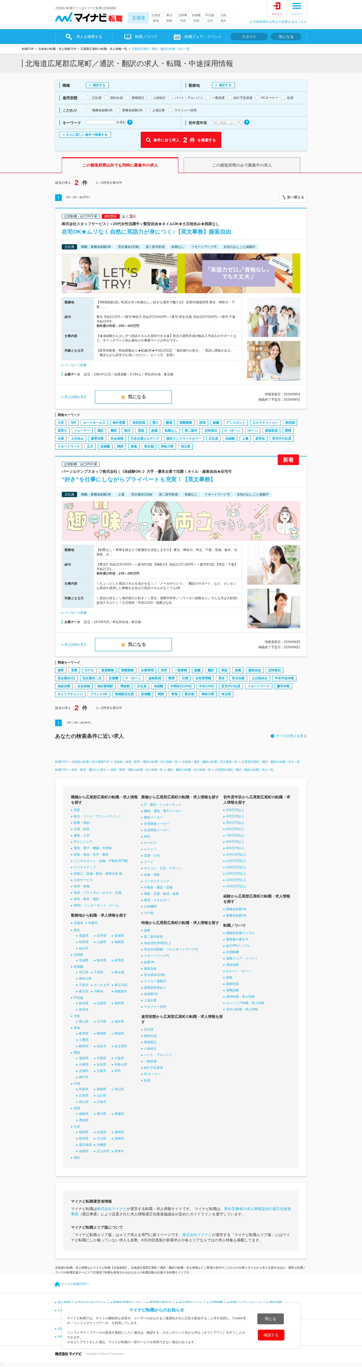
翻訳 (114, 430)
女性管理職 (203, 678)
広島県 (84, 1095)
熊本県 (84, 1138)
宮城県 (119, 935)
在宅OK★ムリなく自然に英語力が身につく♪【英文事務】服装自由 (146, 232)
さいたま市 (102, 985)
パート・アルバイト (158, 1055)
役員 (147, 1080)
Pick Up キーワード (92, 1302)
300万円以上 (235, 810)
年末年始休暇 (284, 678)
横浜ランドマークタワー (183, 438)
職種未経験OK (236, 909)
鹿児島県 (85, 1145)
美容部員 (139, 422)
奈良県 (101, 1064)
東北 (169, 15)
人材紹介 (150, 1048)
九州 (210, 20)
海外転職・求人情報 (240, 996)
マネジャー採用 (155, 1007)
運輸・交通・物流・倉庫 (161, 894)
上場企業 (150, 1000)
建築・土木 (82, 835)
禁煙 (288, 430)
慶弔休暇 (283, 686)
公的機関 (150, 906)
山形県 (101, 942)
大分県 (101, 1138)
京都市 (84, 1071)
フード (148, 862)
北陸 (223, 15)
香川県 (101, 1114)
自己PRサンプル (238, 946)
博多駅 (125, 686)
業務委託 (150, 1042)
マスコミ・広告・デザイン (163, 868)
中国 (183, 20)
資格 (229, 977)
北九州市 (103, 1151)
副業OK (149, 962)
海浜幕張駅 (105, 686)
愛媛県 (119, 1114)
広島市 (101, 1102)
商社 (147, 836)
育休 (221, 678)
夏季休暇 (97, 438)
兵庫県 (84, 1064)
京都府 (101, 1058)
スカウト (249, 36)
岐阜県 (84, 1033)
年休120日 (206, 686)
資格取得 (271, 430)
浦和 (61, 670)
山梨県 (101, 1003)
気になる (286, 36)
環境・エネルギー (156, 900)
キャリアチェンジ (70, 694)
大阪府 (119, 1058)
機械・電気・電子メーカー (163, 811)
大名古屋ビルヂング (145, 438)
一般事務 (180, 670)
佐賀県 (101, 1132)
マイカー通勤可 (155, 981)
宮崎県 (119, 1138)
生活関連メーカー (156, 830)
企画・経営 (82, 829)
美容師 (290, 422)
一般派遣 (150, 1061)
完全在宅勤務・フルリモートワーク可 (171, 949)
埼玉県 (185, 446)
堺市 (117, 1071)
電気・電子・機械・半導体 (93, 848)
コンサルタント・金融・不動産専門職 (101, 861)
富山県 (84, 1021)
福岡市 (84, 1151)
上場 (245, 438)
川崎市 (98, 991)
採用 (202, 422)
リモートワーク (69, 446)
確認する (271, 1335)
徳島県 (84, 1114)
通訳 (100, 430)
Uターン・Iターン (238, 971)
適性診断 (232, 965)
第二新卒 (191, 430)
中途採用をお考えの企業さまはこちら (280, 22)
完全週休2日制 (154, 975)
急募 (154, 430)
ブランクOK (99, 694)
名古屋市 (120, 1046)
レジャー (150, 849)
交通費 (113, 678)
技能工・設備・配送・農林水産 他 (98, 873)
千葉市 (84, 985)
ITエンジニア (83, 842)
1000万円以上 (236, 854)
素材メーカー (153, 817)
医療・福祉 (82, 823)
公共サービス (83, 880)
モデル (89, 670)
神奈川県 (167, 446)
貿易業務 (107, 670)
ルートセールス (94, 422)
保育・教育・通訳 (86, 899)
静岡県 (101, 1033)
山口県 (101, 1095)
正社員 (213, 438)
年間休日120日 (181, 686)
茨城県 (84, 960)
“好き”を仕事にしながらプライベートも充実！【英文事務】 (139, 479)
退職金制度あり (155, 987)
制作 (127, 430)
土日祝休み (260, 678)
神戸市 (84, 1077)
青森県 (84, 935)
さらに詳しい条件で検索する (87, 135)
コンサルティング (156, 881)
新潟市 (84, 1009)
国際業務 (185, 422)
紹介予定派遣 (153, 1068)
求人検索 (64, 1302)
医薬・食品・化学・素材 (91, 854)
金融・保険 (152, 875)
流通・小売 (152, 855)
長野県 (119, 1003)
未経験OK (151, 994)
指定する (99, 85)
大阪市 (101, 1071)
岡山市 (84, 1102)
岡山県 (119, 1089)
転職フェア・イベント (246, 1302)
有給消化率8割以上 (157, 943)
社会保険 (117, 438)
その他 (148, 913)
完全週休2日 (66, 678)
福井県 (119, 1021)
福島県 (119, 942)
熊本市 (119, 1151)
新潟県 (84, 1003)
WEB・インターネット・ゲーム (96, 905)
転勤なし (171, 430)
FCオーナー (152, 1074)
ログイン (277, 13)
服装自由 (254, 670)
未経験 (230, 438)
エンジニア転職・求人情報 (245, 1003)
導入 (155, 422)
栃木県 (101, 960)
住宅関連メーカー (156, 824)
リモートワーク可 (156, 956)
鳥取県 (84, 1089)
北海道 (138, 17)
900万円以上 (235, 848)
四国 (196, 20)
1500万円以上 (236, 886)
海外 (223, 20)
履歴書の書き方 (237, 939)
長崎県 (119, 1132)
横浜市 (84, 991)
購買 (169, 422)
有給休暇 (64, 686)
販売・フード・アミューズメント (97, 816)
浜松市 (101, 1046)
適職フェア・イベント (242, 958)
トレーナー (82, 430)
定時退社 (211, 430)
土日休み (77, 438)
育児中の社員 (281, 438)
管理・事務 (82, 886)
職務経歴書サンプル (240, 933)
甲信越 (209, 15)
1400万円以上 (236, 880)
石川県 (101, 1021)
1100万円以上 (236, 861)
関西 (169, 20)
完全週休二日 (91, 678)
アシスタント (235, 422)
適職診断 (232, 990)
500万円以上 (235, 823)
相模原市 (120, 991)
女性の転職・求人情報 (242, 1009)
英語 (141, 430)
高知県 (84, 1120)
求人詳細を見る (75, 397)
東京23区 (121, 985)
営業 (74, 670)
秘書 (216, 422)
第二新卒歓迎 (153, 937)
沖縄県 (101, 1145)
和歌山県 (120, 1064)
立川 (90, 446)
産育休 (260, 438)
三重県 (84, 1040)
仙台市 (84, 948)
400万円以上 (235, 816)
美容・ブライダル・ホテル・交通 (97, 893)
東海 (156, 20)
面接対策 (232, 984)
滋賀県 (84, 1058)
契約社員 (150, 1036)
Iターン (253, 430)
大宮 (61, 422)
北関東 (182, 15)
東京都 (149, 446)
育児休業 (238, 678)
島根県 (101, 1089)
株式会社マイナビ (112, 1209)
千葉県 (98, 972)
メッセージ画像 (75, 365)
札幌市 (93, 923)
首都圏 (196, 15)
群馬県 (119, 960)
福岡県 (84, 1132)
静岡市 (84, 1046)
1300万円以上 (236, 873)
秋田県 (84, 942)
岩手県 (101, 935)
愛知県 (119, 1033)
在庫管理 (147, 670)
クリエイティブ (85, 867)
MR (73, 422)
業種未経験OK (236, 915)
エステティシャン (265, 422)
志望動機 (232, 952)
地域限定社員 (124, 694)
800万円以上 (235, 842)
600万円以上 (235, 829)
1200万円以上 (236, 867)
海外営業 (119, 422)
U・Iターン (232, 430)
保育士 (62, 430)
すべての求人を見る (291, 736)
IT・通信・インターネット (163, 805)
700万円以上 (235, 835)
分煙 (61, 438)
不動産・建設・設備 (158, 887)
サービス (150, 843)
